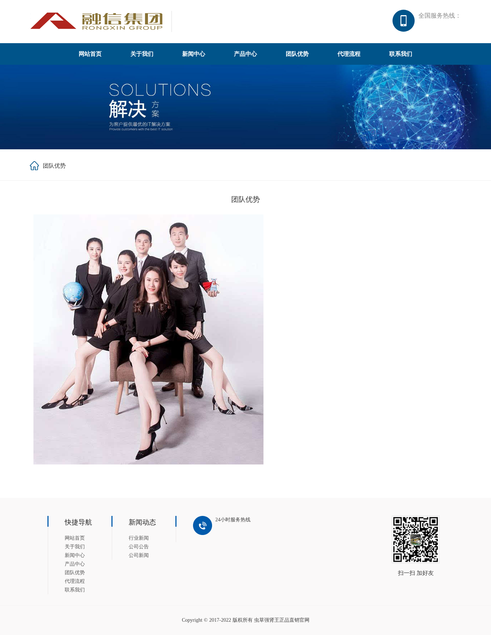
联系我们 (400, 54)
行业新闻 (139, 538)
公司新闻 (139, 555)
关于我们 (141, 54)
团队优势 (297, 54)
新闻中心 (193, 54)
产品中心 (245, 54)
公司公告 (139, 546)
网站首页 (90, 54)
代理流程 (349, 54)
